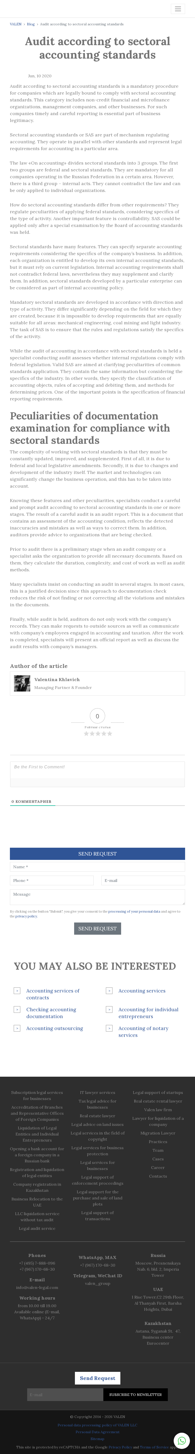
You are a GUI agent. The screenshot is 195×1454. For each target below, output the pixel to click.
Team (158, 1150)
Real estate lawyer (97, 1115)
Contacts (158, 1176)
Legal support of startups (158, 1092)
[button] (182, 1441)
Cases (158, 1158)
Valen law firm (158, 1109)
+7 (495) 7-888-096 (37, 1263)
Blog (31, 24)
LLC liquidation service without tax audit (37, 1216)
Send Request (97, 928)
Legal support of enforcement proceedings (97, 1180)
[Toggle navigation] (178, 9)
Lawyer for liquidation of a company (158, 1121)
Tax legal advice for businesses (98, 1104)
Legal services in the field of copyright (98, 1136)
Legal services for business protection (97, 1150)
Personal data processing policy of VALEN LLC (97, 1425)
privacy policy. (26, 916)
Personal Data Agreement (98, 1432)
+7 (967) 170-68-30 (37, 1269)
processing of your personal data (134, 911)
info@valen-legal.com (37, 1287)
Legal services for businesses (97, 1165)
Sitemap (97, 1439)
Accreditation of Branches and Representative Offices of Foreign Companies (37, 1113)
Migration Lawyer (157, 1133)
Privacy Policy (120, 1447)
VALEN (16, 24)
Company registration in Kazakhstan (37, 1187)
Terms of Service (154, 1447)
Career (158, 1167)
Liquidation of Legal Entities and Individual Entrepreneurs (37, 1134)
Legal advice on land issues (97, 1124)
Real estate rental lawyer (158, 1101)
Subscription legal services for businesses (37, 1095)
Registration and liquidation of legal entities (37, 1172)
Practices (158, 1141)
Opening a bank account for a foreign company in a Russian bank (37, 1154)
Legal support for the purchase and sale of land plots (97, 1198)
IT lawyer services (97, 1092)
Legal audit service (37, 1228)
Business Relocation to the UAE (37, 1202)
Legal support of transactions (97, 1215)
